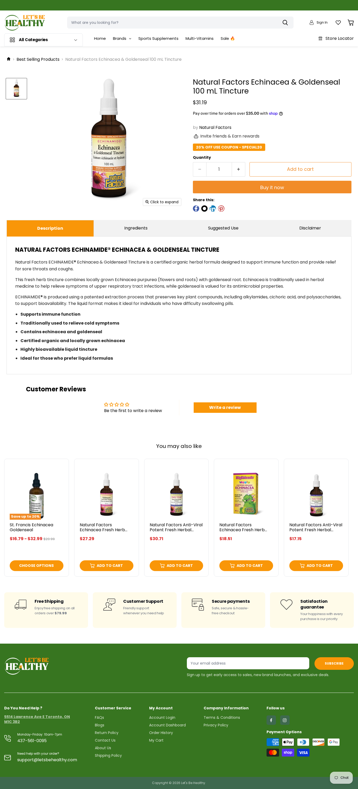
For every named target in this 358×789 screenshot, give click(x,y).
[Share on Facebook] (196, 208)
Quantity (202, 157)
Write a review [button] (225, 407)
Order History (161, 732)
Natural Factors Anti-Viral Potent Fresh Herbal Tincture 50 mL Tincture (315, 530)
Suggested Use (223, 228)
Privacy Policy (216, 725)
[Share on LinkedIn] (213, 208)
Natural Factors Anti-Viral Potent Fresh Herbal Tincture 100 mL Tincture (176, 530)
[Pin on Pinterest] (221, 208)
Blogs (99, 725)
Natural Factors (215, 127)
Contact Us (105, 740)
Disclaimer (310, 228)
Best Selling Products (38, 59)
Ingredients (136, 228)
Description (50, 228)
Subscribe (334, 663)
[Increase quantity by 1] (238, 169)
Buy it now (272, 187)
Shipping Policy (108, 755)
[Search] (286, 23)
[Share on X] (204, 208)
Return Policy (106, 732)
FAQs (99, 717)
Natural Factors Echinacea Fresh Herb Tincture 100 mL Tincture (105, 530)
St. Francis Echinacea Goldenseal (31, 527)
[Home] (9, 59)
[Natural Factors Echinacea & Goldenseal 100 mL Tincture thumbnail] (16, 88)
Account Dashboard (167, 725)
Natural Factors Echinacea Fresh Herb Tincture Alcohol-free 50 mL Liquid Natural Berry (244, 532)
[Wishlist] (338, 22)
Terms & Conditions (222, 717)
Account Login (162, 717)
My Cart (156, 740)
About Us (103, 747)
